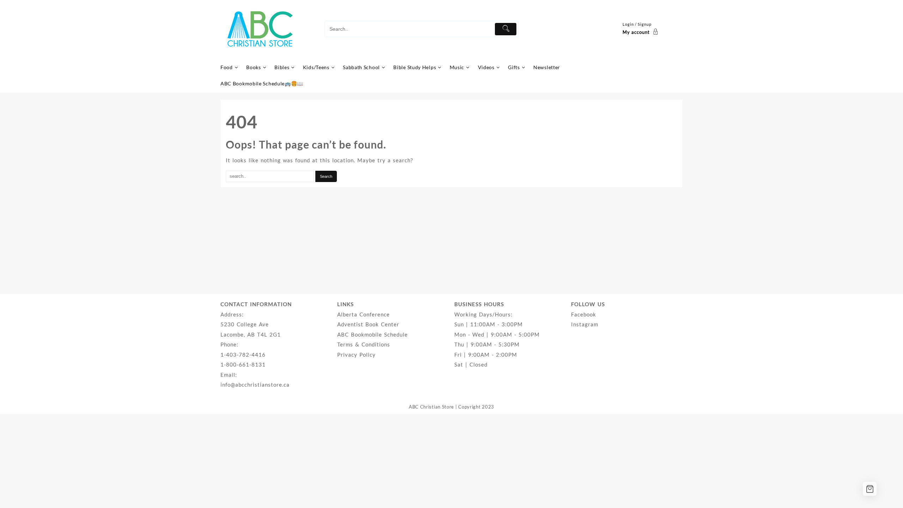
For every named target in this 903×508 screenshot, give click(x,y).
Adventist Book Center (368, 324)
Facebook (583, 314)
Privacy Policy (356, 354)
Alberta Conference (363, 314)
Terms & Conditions (363, 344)
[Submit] (505, 29)
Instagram (584, 324)
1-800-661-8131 (243, 364)
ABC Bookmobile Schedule (372, 334)
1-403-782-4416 (243, 354)
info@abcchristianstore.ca (255, 384)
